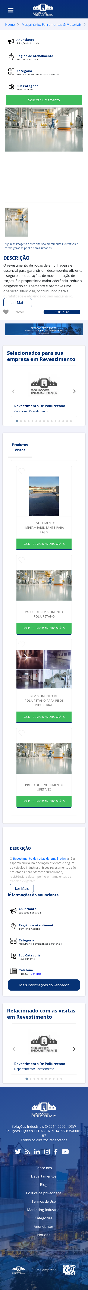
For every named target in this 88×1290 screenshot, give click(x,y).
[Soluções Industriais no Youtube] (65, 1151)
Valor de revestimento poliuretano (44, 614)
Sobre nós (43, 1168)
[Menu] (10, 10)
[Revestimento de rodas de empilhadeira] (16, 222)
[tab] (17, 421)
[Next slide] (74, 391)
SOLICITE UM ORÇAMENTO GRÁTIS (44, 544)
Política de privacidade (43, 1193)
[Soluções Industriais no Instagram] (47, 1152)
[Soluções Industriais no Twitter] (18, 1151)
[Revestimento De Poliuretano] (44, 385)
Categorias (43, 1218)
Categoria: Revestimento (31, 411)
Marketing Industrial (43, 1209)
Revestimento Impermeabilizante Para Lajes (44, 527)
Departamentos (43, 1176)
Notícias (43, 1234)
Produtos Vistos (20, 447)
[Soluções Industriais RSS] (27, 1151)
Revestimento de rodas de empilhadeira (40, 858)
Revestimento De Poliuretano (39, 406)
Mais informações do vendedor (44, 985)
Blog (43, 1184)
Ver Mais (36, 973)
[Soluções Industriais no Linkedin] (37, 1151)
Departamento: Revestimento (34, 1069)
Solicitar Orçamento (44, 100)
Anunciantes (44, 1226)
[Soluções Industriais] (43, 9)
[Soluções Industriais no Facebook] (55, 1152)
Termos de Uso (43, 1201)
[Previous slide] (13, 391)
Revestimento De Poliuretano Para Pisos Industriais (44, 700)
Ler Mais (18, 302)
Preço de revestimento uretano (44, 787)
